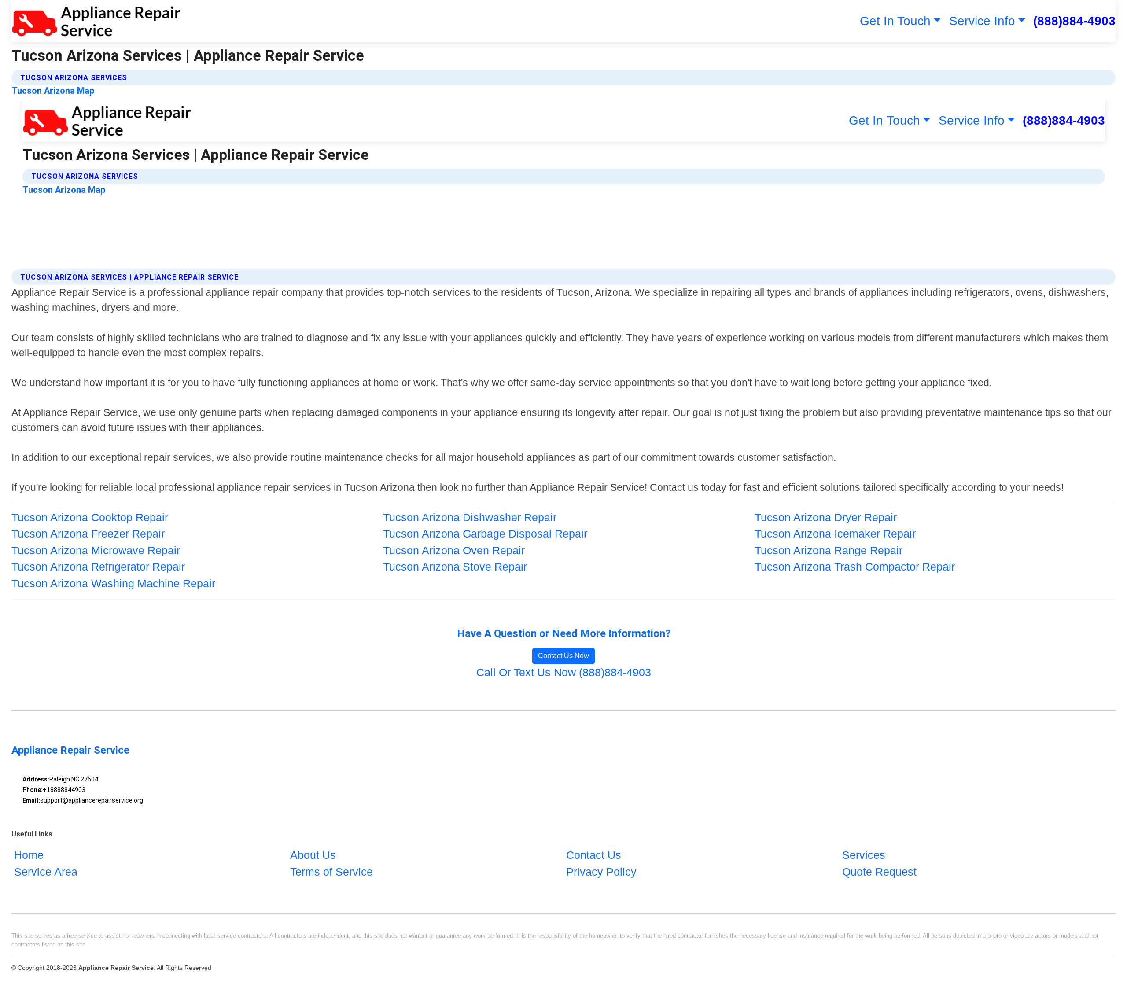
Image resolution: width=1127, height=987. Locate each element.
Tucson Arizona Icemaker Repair (835, 533)
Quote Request (879, 871)
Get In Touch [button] (895, 21)
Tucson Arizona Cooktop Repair (89, 517)
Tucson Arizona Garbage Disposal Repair (485, 533)
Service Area (45, 871)
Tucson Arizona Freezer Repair (88, 533)
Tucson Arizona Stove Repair (455, 566)
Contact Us (593, 855)
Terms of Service (331, 871)
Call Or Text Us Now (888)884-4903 (563, 672)
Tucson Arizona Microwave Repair (95, 550)
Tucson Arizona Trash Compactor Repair (855, 566)
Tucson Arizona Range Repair (828, 550)
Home (29, 855)
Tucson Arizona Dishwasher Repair (469, 517)
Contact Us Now (563, 655)
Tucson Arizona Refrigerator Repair (98, 566)
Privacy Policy (601, 871)
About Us (313, 855)
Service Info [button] (982, 21)
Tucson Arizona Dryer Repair (826, 517)
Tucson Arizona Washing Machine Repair (113, 583)
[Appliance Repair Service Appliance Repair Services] (96, 21)
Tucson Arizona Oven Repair (454, 550)
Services (863, 855)
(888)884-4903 (1074, 21)
